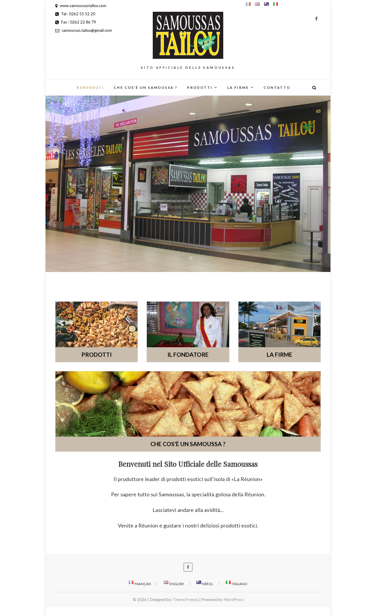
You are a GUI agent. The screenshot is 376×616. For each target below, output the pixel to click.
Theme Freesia (185, 599)
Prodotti (199, 87)
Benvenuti (90, 87)
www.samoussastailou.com (82, 5)
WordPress (234, 599)
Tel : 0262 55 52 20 (77, 13)
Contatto (276, 87)
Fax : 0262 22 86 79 (78, 22)
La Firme (238, 87)
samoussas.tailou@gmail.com (86, 30)
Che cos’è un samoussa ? (145, 87)
